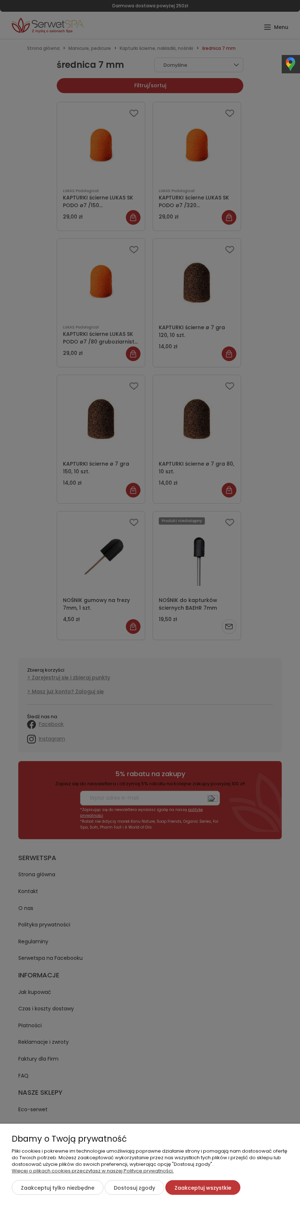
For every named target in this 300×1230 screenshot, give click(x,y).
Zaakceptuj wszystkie (203, 1188)
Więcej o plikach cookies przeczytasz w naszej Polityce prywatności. (93, 1170)
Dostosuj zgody (134, 1188)
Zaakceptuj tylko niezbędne (57, 1188)
